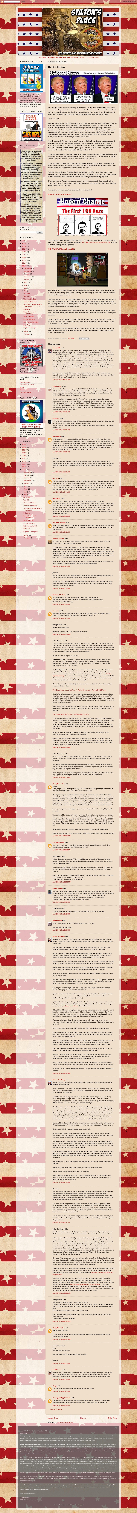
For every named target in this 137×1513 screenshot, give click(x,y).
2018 (24, 263)
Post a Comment (56, 1409)
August (26, 279)
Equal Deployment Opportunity (29, 312)
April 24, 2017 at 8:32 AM (61, 532)
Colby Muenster (58, 784)
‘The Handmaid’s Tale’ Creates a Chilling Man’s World (71, 714)
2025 (24, 243)
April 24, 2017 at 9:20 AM (61, 588)
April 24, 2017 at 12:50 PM (62, 836)
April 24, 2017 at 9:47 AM (61, 618)
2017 (24, 266)
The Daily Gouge (25, 392)
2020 (24, 257)
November (27, 271)
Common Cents (25, 382)
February (27, 334)
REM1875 (56, 418)
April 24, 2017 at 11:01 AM (61, 777)
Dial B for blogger (59, 522)
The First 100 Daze (29, 299)
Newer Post (53, 1418)
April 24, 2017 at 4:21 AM (61, 430)
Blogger (80, 1505)
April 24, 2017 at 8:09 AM (61, 516)
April (25, 291)
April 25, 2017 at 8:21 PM (61, 1363)
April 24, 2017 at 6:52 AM (61, 452)
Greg (54, 1386)
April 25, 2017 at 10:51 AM (62, 1293)
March (26, 331)
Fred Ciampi (57, 386)
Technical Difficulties (30, 302)
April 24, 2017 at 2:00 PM (61, 902)
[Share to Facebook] (86, 339)
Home (83, 1418)
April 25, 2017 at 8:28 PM (61, 1379)
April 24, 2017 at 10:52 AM (62, 747)
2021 (24, 254)
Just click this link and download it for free (95, 242)
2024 (24, 246)
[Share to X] (84, 339)
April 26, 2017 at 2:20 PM (61, 1405)
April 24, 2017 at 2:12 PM (61, 914)
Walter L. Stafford (59, 595)
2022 (24, 252)
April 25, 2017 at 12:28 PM (62, 1339)
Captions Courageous (30, 328)
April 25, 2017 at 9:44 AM (61, 1222)
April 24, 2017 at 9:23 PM (61, 930)
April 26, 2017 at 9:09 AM (61, 1391)
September (28, 277)
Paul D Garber (58, 888)
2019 (24, 260)
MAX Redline (57, 920)
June (26, 285)
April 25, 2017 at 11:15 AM (61, 1321)
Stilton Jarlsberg (59, 936)
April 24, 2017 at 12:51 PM (62, 850)
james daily (57, 436)
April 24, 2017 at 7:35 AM (61, 472)
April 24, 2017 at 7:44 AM (61, 492)
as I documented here (70, 1006)
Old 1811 (56, 478)
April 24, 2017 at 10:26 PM (62, 1073)
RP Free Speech (58, 538)
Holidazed (26, 309)
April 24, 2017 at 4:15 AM (61, 412)
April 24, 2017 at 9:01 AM (61, 566)
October (27, 274)
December (27, 268)
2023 (24, 249)
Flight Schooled (28, 316)
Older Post (112, 1418)
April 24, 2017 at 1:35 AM (61, 380)
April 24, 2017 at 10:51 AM (62, 634)
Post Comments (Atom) (65, 1422)
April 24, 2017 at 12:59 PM (62, 882)
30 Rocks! (26, 293)
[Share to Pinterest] (88, 339)
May (25, 288)
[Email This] (80, 339)
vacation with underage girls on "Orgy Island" (85, 1284)
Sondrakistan (24, 390)
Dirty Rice (26, 325)
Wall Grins (26, 296)
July (25, 282)
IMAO (22, 387)
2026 (24, 240)
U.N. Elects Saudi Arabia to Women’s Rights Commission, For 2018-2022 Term (79, 690)
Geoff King (56, 498)
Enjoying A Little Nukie (30, 322)
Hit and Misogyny (29, 319)
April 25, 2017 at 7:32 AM (61, 1182)
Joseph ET (56, 348)
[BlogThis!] (82, 339)
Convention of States (27, 385)
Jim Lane (56, 611)
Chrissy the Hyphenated (61, 1398)
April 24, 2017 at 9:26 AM (61, 604)
